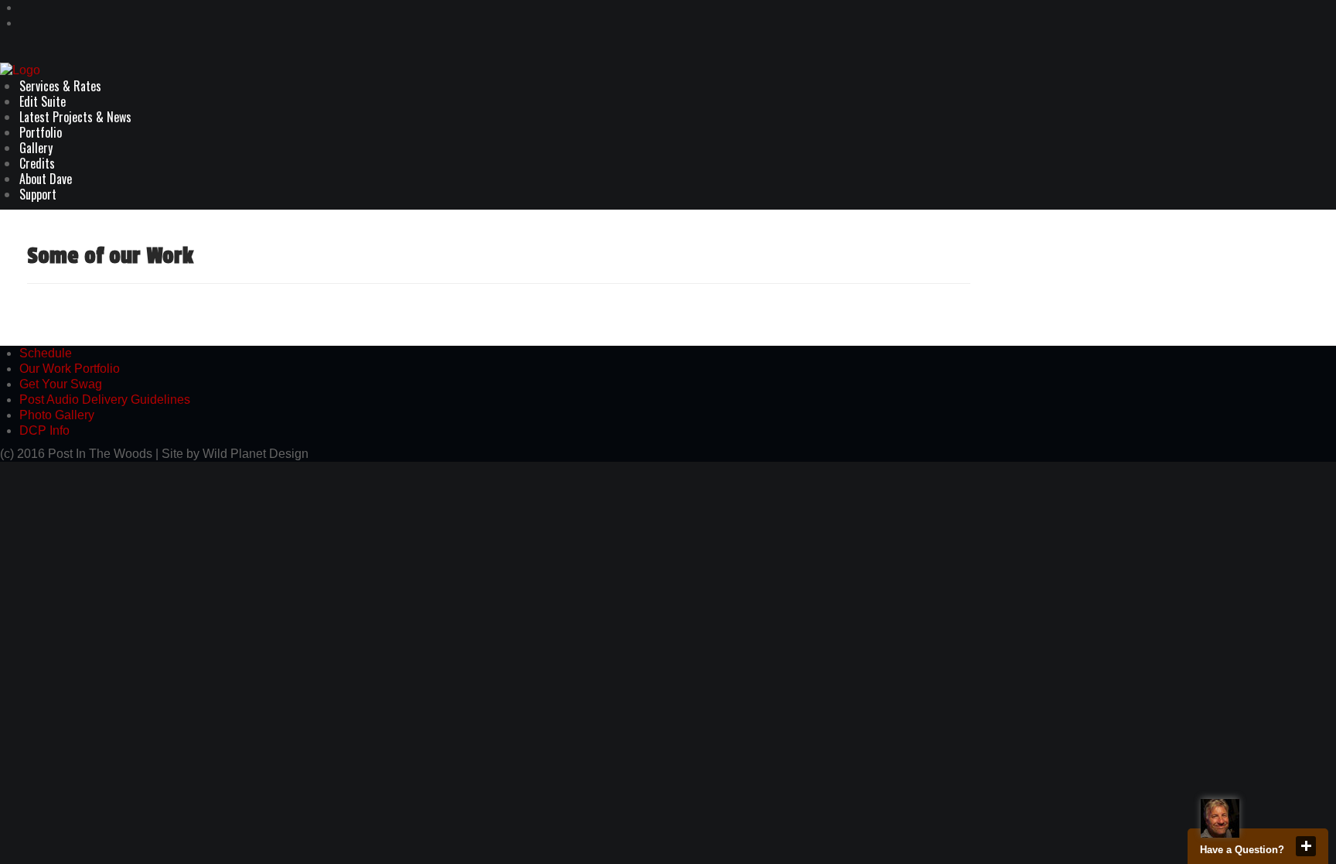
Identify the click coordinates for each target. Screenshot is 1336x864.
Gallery (36, 147)
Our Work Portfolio (69, 368)
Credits (37, 163)
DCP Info (44, 430)
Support (37, 194)
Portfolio (40, 132)
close (1306, 846)
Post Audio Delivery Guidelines (104, 399)
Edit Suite (42, 101)
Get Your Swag (60, 384)
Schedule (45, 353)
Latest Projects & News (75, 117)
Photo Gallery (56, 415)
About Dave (45, 178)
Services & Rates (60, 86)
